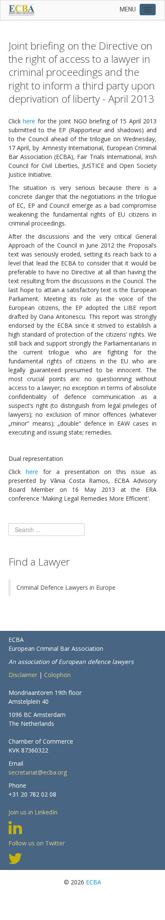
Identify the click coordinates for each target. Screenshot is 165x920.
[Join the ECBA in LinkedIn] (15, 827)
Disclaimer (22, 675)
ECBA (93, 882)
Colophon (57, 675)
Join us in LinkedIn (33, 812)
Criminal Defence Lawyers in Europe (66, 587)
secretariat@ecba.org (37, 772)
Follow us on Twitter (36, 843)
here (29, 121)
